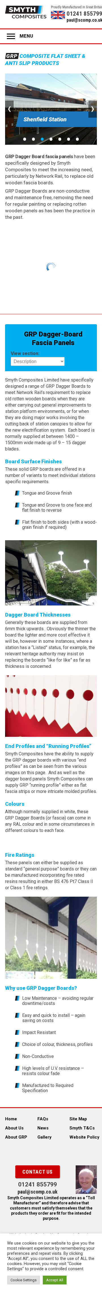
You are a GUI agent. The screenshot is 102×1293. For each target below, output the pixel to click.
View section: (25, 353)
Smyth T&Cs (82, 1128)
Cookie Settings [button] (23, 1280)
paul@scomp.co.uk (82, 20)
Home (11, 1118)
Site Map (78, 1118)
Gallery (44, 1137)
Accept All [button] (54, 1280)
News (42, 1128)
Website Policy (84, 1137)
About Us (14, 1128)
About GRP (16, 1137)
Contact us (37, 1172)
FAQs (42, 1118)
